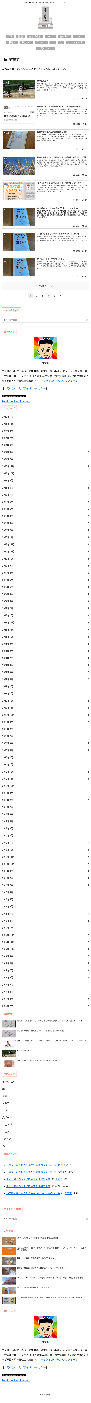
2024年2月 (45, 459)
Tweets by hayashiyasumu (16, 401)
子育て (12, 42)
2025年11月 (45, 424)
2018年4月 (45, 906)
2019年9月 (45, 793)
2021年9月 (45, 644)
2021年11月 (45, 629)
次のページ (45, 286)
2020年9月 (45, 722)
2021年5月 (45, 672)
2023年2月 (45, 530)
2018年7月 (45, 885)
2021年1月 (45, 693)
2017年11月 (45, 942)
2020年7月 (45, 736)
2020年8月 (45, 729)
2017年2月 (45, 1006)
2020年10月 (45, 715)
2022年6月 (45, 580)
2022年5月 (45, 587)
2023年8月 (45, 487)
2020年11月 (45, 708)
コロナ (50, 36)
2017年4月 (45, 992)
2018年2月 (45, 921)
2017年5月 (45, 984)
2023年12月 (45, 466)
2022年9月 (45, 566)
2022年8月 (45, 573)
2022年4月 (45, 594)
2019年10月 (45, 786)
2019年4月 (45, 821)
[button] (87, 320)
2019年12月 (45, 771)
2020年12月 (45, 700)
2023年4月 (45, 516)
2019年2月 (45, 835)
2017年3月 (45, 999)
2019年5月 (45, 814)
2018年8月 (45, 878)
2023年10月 (45, 473)
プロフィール (75, 42)
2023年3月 (45, 523)
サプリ (79, 36)
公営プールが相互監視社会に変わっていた (29, 1165)
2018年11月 (45, 857)
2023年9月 (45, 480)
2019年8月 (45, 800)
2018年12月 (45, 850)
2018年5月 (45, 899)
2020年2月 (45, 757)
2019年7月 (45, 807)
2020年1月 (45, 764)
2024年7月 (45, 438)
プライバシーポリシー (33, 388)
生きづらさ (35, 36)
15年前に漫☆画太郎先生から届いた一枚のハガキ (33, 1193)
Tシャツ (41, 42)
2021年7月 (45, 658)
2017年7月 (45, 970)
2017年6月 (45, 977)
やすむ (61, 1165)
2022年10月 (45, 558)
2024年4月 (45, 452)
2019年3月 (45, 828)
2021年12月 (45, 622)
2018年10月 (45, 864)
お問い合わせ (45, 48)
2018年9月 (45, 871)
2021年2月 (45, 686)
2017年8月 (45, 963)
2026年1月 (45, 416)
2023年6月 (45, 502)
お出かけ (26, 42)
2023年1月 (45, 537)
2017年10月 (45, 949)
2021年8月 (45, 651)
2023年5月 (45, 509)
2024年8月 (45, 431)
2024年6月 (45, 445)
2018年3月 (45, 913)
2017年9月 (45, 956)
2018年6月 (45, 892)
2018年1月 (45, 928)
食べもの (64, 36)
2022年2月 (45, 608)
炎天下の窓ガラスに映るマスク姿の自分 (28, 1179)
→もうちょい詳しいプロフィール (59, 381)
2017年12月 (45, 935)
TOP (10, 36)
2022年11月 (45, 551)
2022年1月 (45, 615)
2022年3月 (45, 601)
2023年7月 (45, 495)
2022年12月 (45, 544)
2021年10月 (45, 637)
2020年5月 (45, 743)
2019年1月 (45, 842)
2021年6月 (45, 665)
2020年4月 (45, 750)
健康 (20, 36)
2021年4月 (45, 679)
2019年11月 (45, 779)
